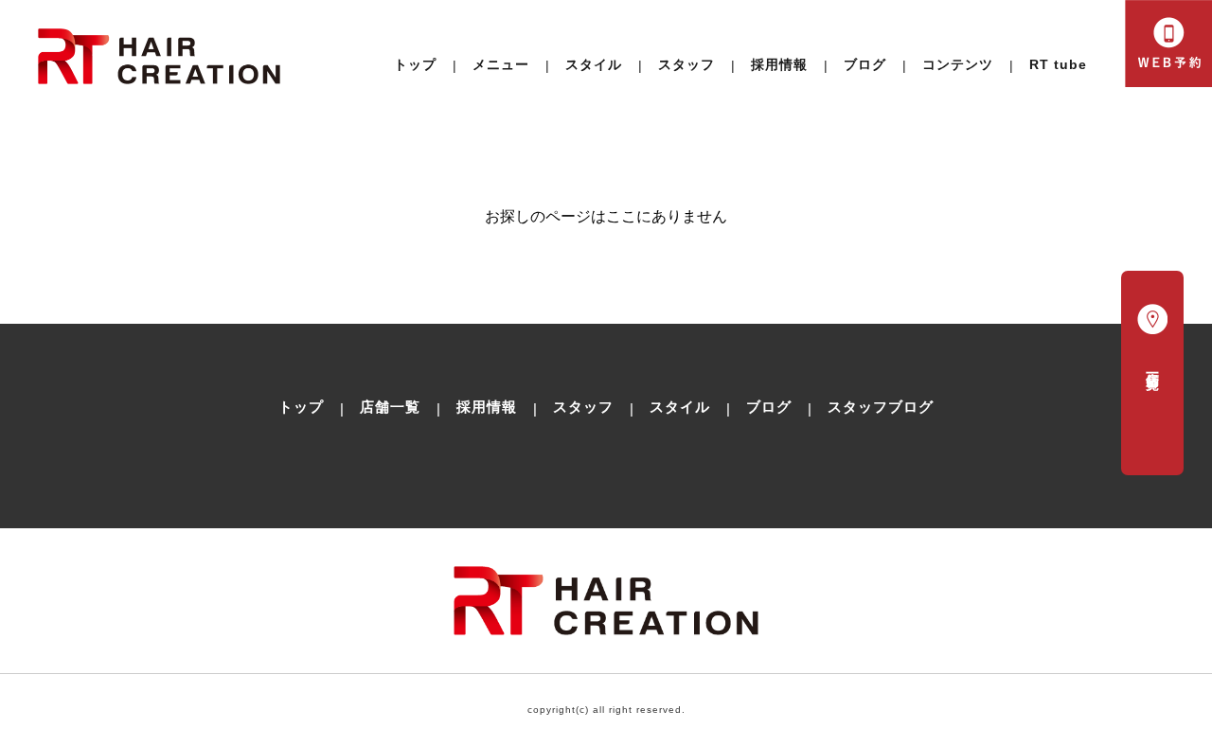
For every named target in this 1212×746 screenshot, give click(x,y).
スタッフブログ (881, 407)
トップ (415, 64)
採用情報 (779, 64)
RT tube (1058, 64)
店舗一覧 (390, 407)
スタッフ (583, 407)
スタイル (593, 64)
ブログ (865, 64)
